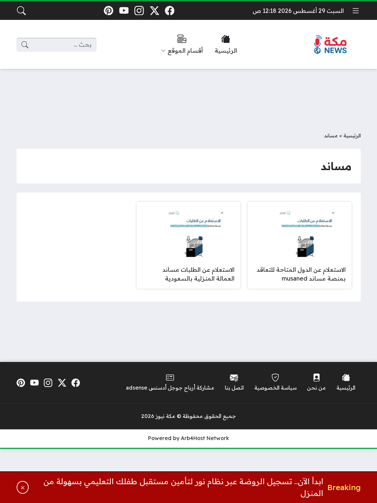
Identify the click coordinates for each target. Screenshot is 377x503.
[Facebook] (169, 10)
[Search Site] (21, 11)
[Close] (23, 487)
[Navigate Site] (355, 11)
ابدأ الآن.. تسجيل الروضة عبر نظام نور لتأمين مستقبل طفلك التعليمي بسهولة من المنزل (183, 487)
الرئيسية (352, 135)
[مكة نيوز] (330, 44)
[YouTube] (123, 10)
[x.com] (154, 10)
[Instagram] (139, 10)
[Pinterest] (108, 10)
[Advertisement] (188, 94)
